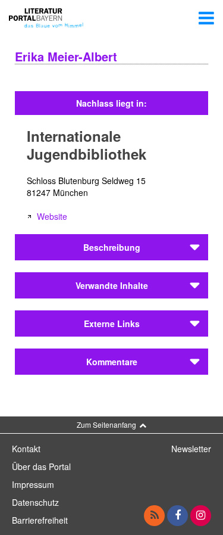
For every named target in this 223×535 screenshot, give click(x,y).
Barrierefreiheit (40, 520)
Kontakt (26, 449)
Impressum (33, 484)
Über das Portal (41, 466)
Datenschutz (35, 502)
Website (52, 216)
